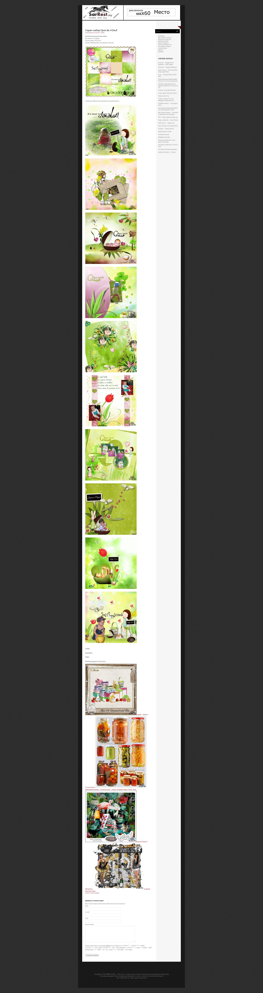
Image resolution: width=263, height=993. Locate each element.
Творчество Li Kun (163, 96)
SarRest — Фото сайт (117, 974)
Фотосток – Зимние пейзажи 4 (167, 67)
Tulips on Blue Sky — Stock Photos (168, 120)
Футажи (160, 50)
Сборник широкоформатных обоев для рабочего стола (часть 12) (168, 85)
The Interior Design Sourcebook (167, 149)
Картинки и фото (163, 41)
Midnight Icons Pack (164, 137)
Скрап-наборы (95, 893)
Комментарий (89, 924)
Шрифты (161, 51)
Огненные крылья (163, 134)
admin (102, 32)
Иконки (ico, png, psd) (164, 39)
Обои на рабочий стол (165, 44)
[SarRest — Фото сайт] (103, 19)
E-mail (87, 912)
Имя (87, 906)
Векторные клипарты (164, 38)
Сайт (86, 918)
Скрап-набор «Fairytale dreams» (167, 93)
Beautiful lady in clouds (164, 131)
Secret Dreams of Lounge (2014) (167, 126)
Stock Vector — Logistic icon (166, 123)
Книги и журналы (163, 43)
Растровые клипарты (164, 46)
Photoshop (161, 36)
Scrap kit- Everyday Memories (167, 90)
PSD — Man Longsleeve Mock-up (168, 117)
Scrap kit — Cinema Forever (166, 128)
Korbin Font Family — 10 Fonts (167, 152)
